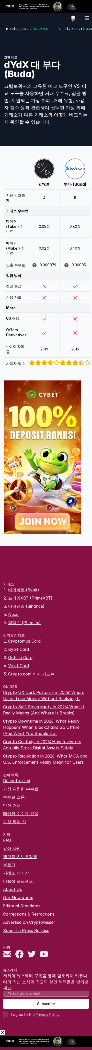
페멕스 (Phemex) (24, 622)
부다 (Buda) (75, 184)
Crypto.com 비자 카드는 (31, 673)
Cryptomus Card (24, 641)
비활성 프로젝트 (18, 881)
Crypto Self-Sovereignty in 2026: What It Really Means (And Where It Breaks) (43, 709)
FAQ (7, 840)
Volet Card (18, 665)
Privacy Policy (48, 1014)
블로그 (9, 864)
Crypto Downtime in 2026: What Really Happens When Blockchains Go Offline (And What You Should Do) (41, 727)
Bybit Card (18, 649)
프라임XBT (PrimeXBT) (30, 598)
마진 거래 (12, 805)
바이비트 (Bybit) (23, 589)
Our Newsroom (18, 897)
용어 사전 (12, 848)
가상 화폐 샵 (14, 821)
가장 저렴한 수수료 (20, 788)
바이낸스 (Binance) (26, 606)
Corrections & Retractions (28, 914)
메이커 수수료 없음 (20, 813)
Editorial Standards (21, 905)
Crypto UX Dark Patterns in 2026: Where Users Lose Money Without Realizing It (43, 695)
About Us (12, 889)
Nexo (13, 614)
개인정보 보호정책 (20, 856)
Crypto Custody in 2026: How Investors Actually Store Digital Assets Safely (42, 744)
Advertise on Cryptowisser (29, 922)
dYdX (44, 184)
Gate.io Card (20, 657)
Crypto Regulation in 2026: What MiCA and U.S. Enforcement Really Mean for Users (45, 759)
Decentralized (16, 780)
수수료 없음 (14, 797)
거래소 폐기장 (16, 873)
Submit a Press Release (26, 930)
